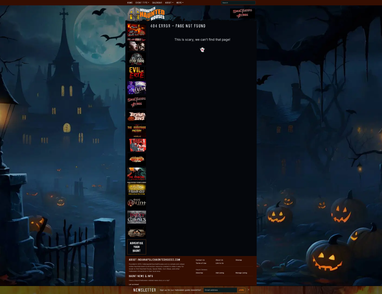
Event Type (141, 2)
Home (130, 2)
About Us (219, 260)
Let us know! (134, 284)
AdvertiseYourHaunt (136, 246)
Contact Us (200, 260)
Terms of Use (201, 263)
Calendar (157, 2)
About (168, 2)
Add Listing (220, 273)
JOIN (241, 290)
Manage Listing (241, 273)
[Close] (248, 289)
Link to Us (220, 263)
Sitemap (239, 260)
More (179, 2)
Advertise (199, 273)
